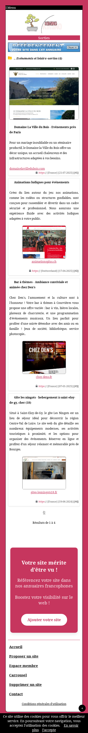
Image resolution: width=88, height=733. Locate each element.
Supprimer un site (25, 684)
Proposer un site (23, 656)
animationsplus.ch (44, 262)
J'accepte (49, 730)
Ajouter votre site (44, 619)
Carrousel (18, 675)
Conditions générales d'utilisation (44, 704)
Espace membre (23, 665)
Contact (16, 693)
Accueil (15, 646)
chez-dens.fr (44, 377)
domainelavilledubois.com (27, 169)
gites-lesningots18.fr (44, 492)
